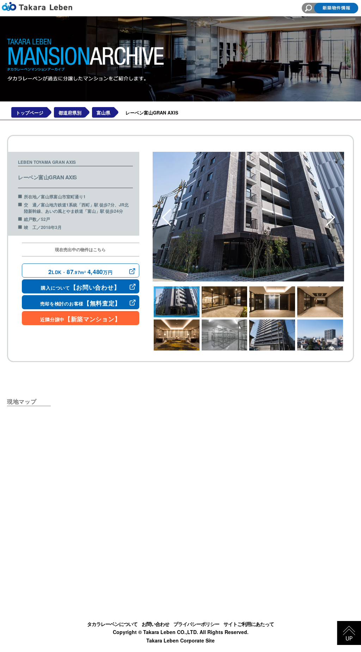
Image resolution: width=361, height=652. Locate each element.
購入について (80, 287)
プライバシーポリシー (196, 623)
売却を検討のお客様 (80, 303)
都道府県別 (70, 112)
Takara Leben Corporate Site (180, 640)
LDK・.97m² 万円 (80, 271)
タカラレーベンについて (112, 623)
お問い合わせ (155, 623)
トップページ (29, 112)
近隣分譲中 (80, 319)
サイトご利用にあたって (249, 623)
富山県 (103, 112)
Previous (167, 217)
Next (331, 217)
